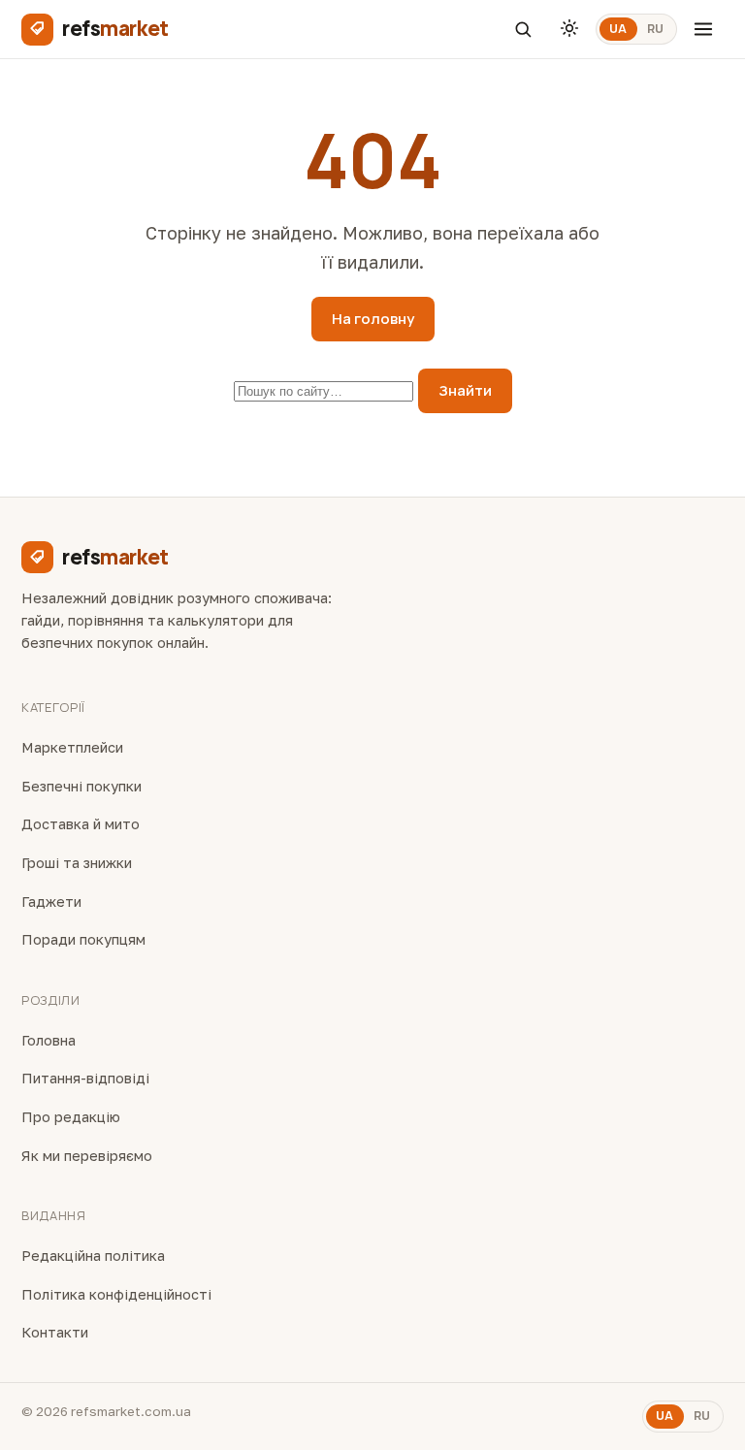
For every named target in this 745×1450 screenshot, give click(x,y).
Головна (48, 1040)
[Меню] (703, 29)
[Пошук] (522, 29)
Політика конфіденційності (116, 1294)
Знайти (465, 390)
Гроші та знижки (76, 862)
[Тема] (569, 29)
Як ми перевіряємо (86, 1155)
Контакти (54, 1332)
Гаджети (51, 901)
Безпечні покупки (81, 786)
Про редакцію (70, 1117)
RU (655, 28)
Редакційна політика (93, 1255)
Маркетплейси (72, 747)
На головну (373, 318)
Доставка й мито (80, 824)
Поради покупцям (83, 939)
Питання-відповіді (85, 1078)
